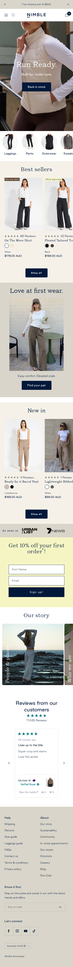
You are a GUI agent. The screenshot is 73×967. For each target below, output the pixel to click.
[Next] (64, 763)
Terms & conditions (16, 862)
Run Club (45, 875)
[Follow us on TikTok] (34, 931)
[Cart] (67, 15)
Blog (43, 869)
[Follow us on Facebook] (8, 931)
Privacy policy (12, 869)
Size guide (10, 836)
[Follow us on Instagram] (17, 931)
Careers (45, 862)
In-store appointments (54, 843)
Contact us (11, 856)
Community (47, 836)
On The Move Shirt (18, 240)
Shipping (9, 823)
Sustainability (48, 830)
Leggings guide (13, 843)
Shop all (36, 273)
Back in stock (36, 86)
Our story (46, 823)
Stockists (46, 856)
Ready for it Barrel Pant (21, 481)
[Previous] (8, 763)
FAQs (7, 849)
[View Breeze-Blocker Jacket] (50, 782)
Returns (9, 830)
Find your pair (36, 385)
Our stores (46, 849)
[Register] (60, 907)
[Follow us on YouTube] (25, 931)
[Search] (13, 15)
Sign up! (36, 592)
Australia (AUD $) (16, 946)
